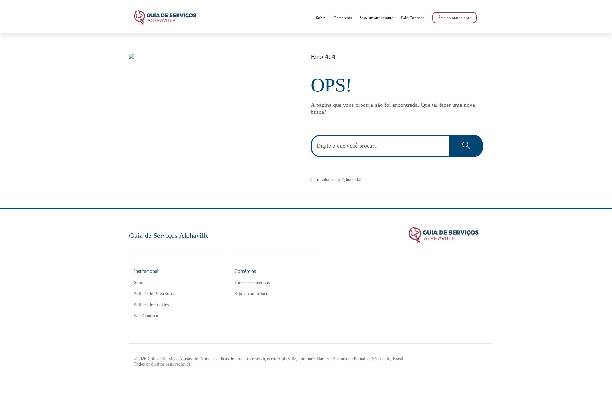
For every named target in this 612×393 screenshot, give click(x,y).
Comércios (342, 17)
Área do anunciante (454, 17)
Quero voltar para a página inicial (336, 180)
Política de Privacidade (154, 293)
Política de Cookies (151, 304)
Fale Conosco (413, 17)
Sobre (321, 17)
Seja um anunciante (376, 17)
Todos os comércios (252, 282)
